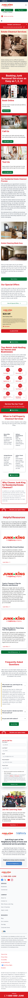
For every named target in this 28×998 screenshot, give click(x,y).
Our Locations (4, 921)
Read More (13, 825)
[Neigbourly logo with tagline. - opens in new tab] (21, 833)
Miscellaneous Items (7, 397)
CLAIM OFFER (14, 331)
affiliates (11, 775)
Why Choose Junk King (7, 904)
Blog (2, 918)
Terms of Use (4, 954)
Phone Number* (5, 759)
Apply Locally (4, 910)
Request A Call (14, 784)
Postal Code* (5, 765)
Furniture (5, 373)
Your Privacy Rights (7, 965)
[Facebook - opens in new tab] (2, 880)
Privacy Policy (4, 957)
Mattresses (18, 381)
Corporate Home (5, 927)
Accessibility (4, 959)
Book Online (8, 10)
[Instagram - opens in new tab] (12, 880)
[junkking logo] (14, 872)
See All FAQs (14, 724)
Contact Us (4, 901)
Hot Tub (5, 388)
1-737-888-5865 (7, 172)
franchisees (17, 775)
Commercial (4, 889)
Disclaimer (3, 967)
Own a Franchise (5, 907)
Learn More (6, 562)
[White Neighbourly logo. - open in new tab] (4, 1)
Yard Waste (19, 388)
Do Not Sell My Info (5, 962)
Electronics (18, 373)
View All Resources (13, 652)
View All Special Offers (13, 303)
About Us (3, 898)
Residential (4, 886)
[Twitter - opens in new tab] (5, 880)
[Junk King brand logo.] (7, 833)
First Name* (4, 742)
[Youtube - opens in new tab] (9, 880)
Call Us (21, 10)
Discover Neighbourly (13, 863)
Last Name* (4, 748)
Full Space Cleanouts (18, 397)
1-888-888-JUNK (7, 141)
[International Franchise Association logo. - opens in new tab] (3, 931)
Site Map (3, 924)
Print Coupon (7, 326)
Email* (3, 753)
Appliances (6, 381)
